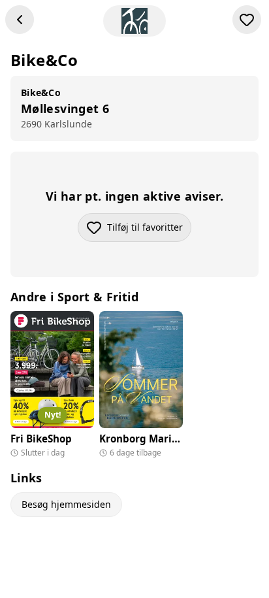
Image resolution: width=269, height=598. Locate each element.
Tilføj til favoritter (149, 230)
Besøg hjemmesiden (66, 504)
